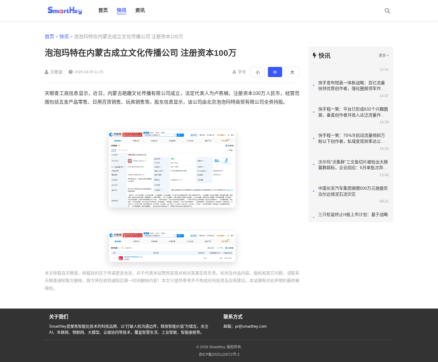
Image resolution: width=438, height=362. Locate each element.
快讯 (121, 10)
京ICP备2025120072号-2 (219, 354)
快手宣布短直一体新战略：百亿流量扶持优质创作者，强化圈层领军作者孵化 (351, 79)
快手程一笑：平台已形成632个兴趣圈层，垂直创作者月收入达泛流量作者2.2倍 (353, 106)
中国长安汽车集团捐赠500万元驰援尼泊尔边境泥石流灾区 (353, 185)
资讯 (140, 10)
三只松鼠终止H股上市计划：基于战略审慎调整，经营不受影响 (353, 211)
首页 (103, 10)
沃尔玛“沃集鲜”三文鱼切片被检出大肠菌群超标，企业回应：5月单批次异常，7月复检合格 (353, 159)
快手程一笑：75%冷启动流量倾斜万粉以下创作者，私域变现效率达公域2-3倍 (353, 132)
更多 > (384, 55)
